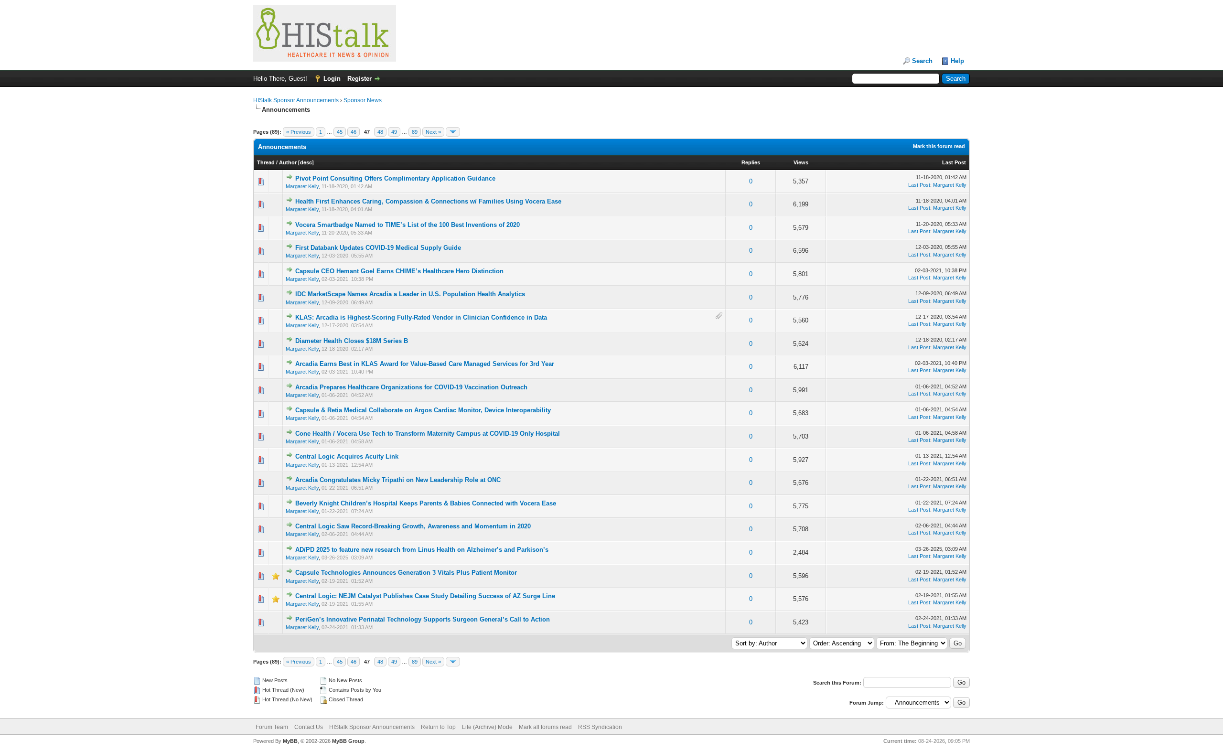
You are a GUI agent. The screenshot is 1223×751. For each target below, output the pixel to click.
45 (340, 132)
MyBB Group (348, 741)
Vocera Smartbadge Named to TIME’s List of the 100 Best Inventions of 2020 (407, 224)
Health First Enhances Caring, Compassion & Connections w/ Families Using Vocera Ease (428, 201)
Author (288, 162)
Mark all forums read (545, 727)
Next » (433, 132)
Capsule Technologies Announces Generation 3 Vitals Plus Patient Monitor (406, 572)
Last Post (954, 162)
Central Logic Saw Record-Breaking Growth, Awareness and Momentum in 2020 (413, 526)
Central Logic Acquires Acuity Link (346, 456)
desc (306, 162)
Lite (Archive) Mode (487, 727)
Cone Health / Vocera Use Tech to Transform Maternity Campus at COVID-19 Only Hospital (427, 433)
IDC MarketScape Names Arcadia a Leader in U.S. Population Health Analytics (410, 294)
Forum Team (272, 727)
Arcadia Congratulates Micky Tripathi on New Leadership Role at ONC (398, 479)
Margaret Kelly (302, 186)
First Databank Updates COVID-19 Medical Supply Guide (378, 247)
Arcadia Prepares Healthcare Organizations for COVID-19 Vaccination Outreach (411, 387)
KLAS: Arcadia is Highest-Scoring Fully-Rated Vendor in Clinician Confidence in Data (421, 317)
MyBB (290, 741)
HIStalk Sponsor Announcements (296, 100)
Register (359, 78)
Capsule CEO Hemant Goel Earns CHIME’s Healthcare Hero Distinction (399, 271)
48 (380, 132)
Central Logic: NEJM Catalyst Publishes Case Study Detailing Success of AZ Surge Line (425, 596)
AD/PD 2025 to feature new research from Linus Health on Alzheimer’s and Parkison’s (421, 549)
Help (957, 60)
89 (415, 132)
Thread (266, 162)
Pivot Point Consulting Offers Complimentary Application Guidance (395, 178)
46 (353, 132)
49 (394, 132)
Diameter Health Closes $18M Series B (351, 340)
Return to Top (438, 727)
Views (801, 162)
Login (332, 78)
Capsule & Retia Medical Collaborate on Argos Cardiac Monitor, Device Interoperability (423, 410)
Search (922, 60)
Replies (750, 162)
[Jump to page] (453, 132)
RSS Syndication (600, 727)
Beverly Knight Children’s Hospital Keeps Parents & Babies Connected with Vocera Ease (425, 503)
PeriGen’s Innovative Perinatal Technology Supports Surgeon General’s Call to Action (422, 619)
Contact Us (308, 727)
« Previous (298, 132)
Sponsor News (362, 100)
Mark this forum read (939, 146)
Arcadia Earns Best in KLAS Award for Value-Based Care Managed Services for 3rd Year (424, 363)
